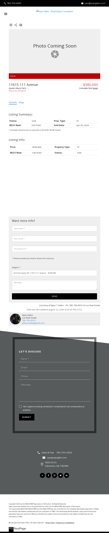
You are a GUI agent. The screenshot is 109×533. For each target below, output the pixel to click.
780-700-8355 (14, 3)
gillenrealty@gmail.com (33, 323)
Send (54, 296)
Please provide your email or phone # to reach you (33, 258)
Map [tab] (21, 102)
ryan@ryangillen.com (94, 3)
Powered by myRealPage (65, 523)
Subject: (15, 267)
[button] (12, 3)
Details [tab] (13, 102)
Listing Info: (17, 140)
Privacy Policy (50, 523)
